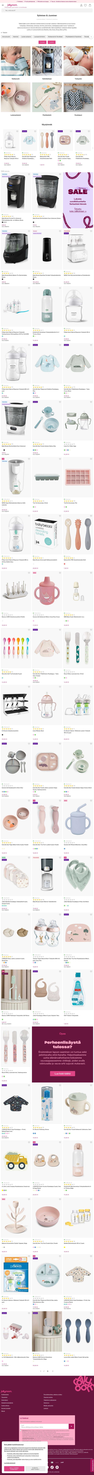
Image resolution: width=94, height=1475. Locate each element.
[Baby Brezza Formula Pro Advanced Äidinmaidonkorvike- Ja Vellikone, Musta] (2, 222)
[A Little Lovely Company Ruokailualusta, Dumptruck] (2, 1190)
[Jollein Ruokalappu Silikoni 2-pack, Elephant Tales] (33, 1019)
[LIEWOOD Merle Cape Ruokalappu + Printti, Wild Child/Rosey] (7, 1133)
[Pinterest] (57, 1467)
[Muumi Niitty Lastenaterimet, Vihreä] (64, 677)
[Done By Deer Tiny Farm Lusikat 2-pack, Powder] (33, 848)
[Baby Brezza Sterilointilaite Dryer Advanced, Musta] (33, 222)
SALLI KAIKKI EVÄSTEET (14, 1468)
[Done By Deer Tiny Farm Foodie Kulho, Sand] (37, 1247)
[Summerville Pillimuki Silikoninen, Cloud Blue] (64, 848)
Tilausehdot (4, 1397)
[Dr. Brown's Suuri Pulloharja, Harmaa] (35, 1133)
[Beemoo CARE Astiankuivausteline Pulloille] (2, 621)
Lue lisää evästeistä (9, 1463)
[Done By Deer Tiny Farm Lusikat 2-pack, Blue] (37, 848)
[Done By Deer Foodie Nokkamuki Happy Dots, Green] (69, 1133)
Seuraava (53, 1371)
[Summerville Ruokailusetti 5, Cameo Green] (6, 791)
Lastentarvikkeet (41, 19)
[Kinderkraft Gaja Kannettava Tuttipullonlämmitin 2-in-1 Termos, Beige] (35, 336)
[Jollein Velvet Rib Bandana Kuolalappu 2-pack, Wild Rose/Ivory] (37, 1019)
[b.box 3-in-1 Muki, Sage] (64, 450)
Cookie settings (5, 1405)
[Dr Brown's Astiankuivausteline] (2, 734)
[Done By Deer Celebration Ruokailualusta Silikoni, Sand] (69, 962)
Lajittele (52, 42)
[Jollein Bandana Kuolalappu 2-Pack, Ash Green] (64, 905)
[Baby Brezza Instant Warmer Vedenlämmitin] (33, 905)
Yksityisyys (46, 1403)
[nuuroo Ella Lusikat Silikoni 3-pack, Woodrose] (68, 1361)
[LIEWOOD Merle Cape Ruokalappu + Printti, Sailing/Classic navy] (2, 1133)
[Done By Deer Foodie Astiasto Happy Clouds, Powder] (37, 450)
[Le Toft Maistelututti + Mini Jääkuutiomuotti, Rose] (2, 1361)
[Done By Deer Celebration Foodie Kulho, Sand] (38, 1247)
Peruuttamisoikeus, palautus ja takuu (53, 1394)
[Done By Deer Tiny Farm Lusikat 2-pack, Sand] (38, 848)
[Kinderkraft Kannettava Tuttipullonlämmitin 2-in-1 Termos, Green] (33, 336)
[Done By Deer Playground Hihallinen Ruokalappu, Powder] (35, 393)
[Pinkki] (58, 160)
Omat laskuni (4, 1400)
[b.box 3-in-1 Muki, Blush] (66, 450)
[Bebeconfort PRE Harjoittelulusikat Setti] (64, 564)
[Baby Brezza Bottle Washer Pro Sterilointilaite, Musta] (2, 279)
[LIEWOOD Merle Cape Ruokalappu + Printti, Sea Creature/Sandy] (4, 1133)
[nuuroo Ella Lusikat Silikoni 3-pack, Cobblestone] (66, 1361)
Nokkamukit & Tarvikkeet (55, 36)
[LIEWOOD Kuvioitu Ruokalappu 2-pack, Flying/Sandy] (35, 1190)
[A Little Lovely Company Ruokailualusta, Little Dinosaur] (6, 1190)
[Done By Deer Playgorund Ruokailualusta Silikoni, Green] (68, 962)
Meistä (3, 1411)
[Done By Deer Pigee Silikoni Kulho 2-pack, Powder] (2, 848)
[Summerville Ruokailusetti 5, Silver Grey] (2, 791)
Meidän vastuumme (48, 1405)
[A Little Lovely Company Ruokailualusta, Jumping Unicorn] (4, 1190)
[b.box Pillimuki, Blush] (33, 734)
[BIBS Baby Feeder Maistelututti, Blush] (68, 621)
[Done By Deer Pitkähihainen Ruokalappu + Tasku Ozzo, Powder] (66, 393)
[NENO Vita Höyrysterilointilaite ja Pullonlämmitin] (64, 279)
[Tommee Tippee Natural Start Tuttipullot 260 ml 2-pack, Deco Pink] (33, 962)
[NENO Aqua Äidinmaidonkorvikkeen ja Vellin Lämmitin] (2, 507)
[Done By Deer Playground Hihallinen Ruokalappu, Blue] (33, 393)
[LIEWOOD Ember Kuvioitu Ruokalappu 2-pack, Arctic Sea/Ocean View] (38, 1190)
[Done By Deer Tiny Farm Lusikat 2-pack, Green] (35, 848)
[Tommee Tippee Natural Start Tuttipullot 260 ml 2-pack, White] (37, 962)
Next (91, 37)
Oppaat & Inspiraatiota (7, 1403)
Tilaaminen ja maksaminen (50, 1400)
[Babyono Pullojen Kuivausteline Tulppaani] (4, 1247)
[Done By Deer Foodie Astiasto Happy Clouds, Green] (35, 450)
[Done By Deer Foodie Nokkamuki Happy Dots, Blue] (66, 1133)
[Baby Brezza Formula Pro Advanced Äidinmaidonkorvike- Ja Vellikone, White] (4, 222)
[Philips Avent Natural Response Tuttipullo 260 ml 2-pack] (2, 393)
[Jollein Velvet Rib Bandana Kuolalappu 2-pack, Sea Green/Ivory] (35, 1019)
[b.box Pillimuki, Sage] (35, 734)
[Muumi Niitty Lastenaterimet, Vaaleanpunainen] (66, 677)
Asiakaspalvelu (5, 1394)
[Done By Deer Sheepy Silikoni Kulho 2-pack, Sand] (4, 848)
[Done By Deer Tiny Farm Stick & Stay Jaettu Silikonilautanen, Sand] (37, 1304)
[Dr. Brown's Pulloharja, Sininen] (33, 1133)
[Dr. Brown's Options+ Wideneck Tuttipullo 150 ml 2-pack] (2, 1304)
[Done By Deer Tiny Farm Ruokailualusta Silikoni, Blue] (66, 962)
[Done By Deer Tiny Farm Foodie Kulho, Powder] (33, 1247)
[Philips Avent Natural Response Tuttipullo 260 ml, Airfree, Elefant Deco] (2, 564)
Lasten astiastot (26, 36)
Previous (1, 148)
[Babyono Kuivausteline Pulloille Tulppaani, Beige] (2, 1247)
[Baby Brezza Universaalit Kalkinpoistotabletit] (33, 564)
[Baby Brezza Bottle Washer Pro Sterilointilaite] (4, 279)
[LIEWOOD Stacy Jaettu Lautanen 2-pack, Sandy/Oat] (2, 962)
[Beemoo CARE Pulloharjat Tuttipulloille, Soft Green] (2, 1019)
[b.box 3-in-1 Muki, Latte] (69, 450)
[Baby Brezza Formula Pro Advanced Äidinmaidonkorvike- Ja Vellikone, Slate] (6, 222)
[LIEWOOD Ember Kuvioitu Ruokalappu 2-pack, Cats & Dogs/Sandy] (33, 1190)
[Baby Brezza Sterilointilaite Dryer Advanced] (35, 222)
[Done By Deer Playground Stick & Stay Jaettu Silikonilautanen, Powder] (35, 1304)
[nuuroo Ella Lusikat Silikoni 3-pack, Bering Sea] (64, 1361)
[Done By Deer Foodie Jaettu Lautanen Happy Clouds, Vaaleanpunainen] (33, 791)
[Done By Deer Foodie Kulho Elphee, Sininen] (35, 1247)
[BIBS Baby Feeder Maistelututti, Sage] (66, 621)
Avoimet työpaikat (5, 1408)
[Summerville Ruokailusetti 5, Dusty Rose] (7, 791)
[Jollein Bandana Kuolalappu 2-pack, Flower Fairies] (68, 905)
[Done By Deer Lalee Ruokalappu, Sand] (68, 393)
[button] (2, 5)
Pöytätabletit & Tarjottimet (73, 36)
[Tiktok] (52, 1467)
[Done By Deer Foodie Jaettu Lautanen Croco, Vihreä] (35, 791)
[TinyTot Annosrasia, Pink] (35, 507)
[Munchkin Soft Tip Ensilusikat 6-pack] (2, 677)
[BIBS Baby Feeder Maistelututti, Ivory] (64, 621)
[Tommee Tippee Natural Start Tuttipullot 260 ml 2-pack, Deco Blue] (35, 962)
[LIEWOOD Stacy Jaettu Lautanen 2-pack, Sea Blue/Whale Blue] (6, 962)
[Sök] (3, 10)
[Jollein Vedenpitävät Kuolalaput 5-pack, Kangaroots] (4, 905)
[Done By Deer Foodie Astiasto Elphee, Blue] (33, 450)
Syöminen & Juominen (51, 19)
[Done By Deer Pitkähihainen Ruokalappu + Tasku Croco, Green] (64, 393)
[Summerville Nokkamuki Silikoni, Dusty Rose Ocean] (33, 621)
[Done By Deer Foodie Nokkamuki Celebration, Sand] (64, 1133)
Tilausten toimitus (48, 1397)
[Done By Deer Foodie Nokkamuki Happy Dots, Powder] (68, 1133)
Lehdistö (46, 1408)
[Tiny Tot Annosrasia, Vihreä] (33, 507)
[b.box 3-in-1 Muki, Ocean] (68, 450)
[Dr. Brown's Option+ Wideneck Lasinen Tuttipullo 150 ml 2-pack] (64, 734)
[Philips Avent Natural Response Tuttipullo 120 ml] (64, 336)
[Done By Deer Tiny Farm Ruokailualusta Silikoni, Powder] (64, 962)
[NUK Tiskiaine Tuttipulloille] (64, 1019)
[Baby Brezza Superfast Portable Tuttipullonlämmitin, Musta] (33, 279)
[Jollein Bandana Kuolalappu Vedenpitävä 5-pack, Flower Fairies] (6, 905)
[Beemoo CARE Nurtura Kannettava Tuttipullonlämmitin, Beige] (33, 1361)
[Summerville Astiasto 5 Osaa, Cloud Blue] (4, 791)
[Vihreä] (60, 160)
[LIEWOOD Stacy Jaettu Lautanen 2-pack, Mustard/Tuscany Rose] (4, 962)
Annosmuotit (6, 36)
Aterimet (15, 36)
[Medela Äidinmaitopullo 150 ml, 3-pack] (64, 1247)
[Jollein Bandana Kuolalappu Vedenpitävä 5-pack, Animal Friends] (2, 905)
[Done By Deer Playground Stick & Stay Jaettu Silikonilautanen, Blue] (33, 1304)
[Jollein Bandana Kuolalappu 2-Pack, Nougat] (66, 905)
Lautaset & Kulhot (39, 36)
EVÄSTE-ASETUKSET (35, 1468)
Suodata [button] (42, 42)
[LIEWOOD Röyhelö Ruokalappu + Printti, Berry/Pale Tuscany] (6, 1133)
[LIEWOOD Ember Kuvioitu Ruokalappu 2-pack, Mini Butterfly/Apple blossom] (37, 1190)
